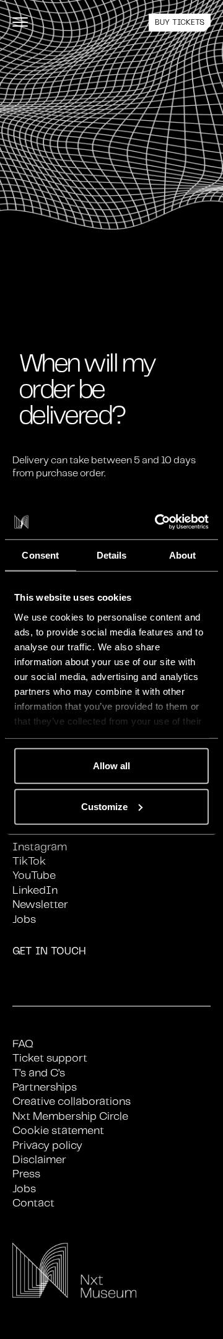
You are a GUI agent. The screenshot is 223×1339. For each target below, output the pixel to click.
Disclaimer (39, 1160)
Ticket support (49, 1058)
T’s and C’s (38, 1073)
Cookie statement (58, 1130)
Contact (33, 1203)
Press (26, 1174)
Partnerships (44, 1087)
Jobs (24, 919)
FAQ (22, 1044)
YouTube (34, 875)
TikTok (29, 861)
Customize (104, 806)
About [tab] (182, 554)
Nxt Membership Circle (70, 1116)
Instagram (39, 847)
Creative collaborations (71, 1101)
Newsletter (40, 904)
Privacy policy (47, 1145)
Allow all (111, 766)
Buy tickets (179, 23)
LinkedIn (35, 890)
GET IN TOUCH (49, 952)
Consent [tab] (40, 554)
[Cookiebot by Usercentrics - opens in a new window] (157, 522)
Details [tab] (112, 554)
